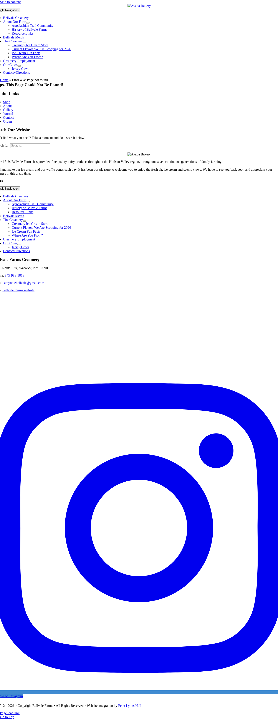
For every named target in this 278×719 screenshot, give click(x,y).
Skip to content (10, 2)
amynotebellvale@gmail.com (24, 283)
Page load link (10, 713)
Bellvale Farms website (18, 290)
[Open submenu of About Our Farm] (28, 22)
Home (4, 80)
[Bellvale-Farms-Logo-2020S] (139, 6)
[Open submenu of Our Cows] (19, 66)
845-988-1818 (14, 275)
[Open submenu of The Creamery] (24, 42)
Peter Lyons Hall (129, 705)
